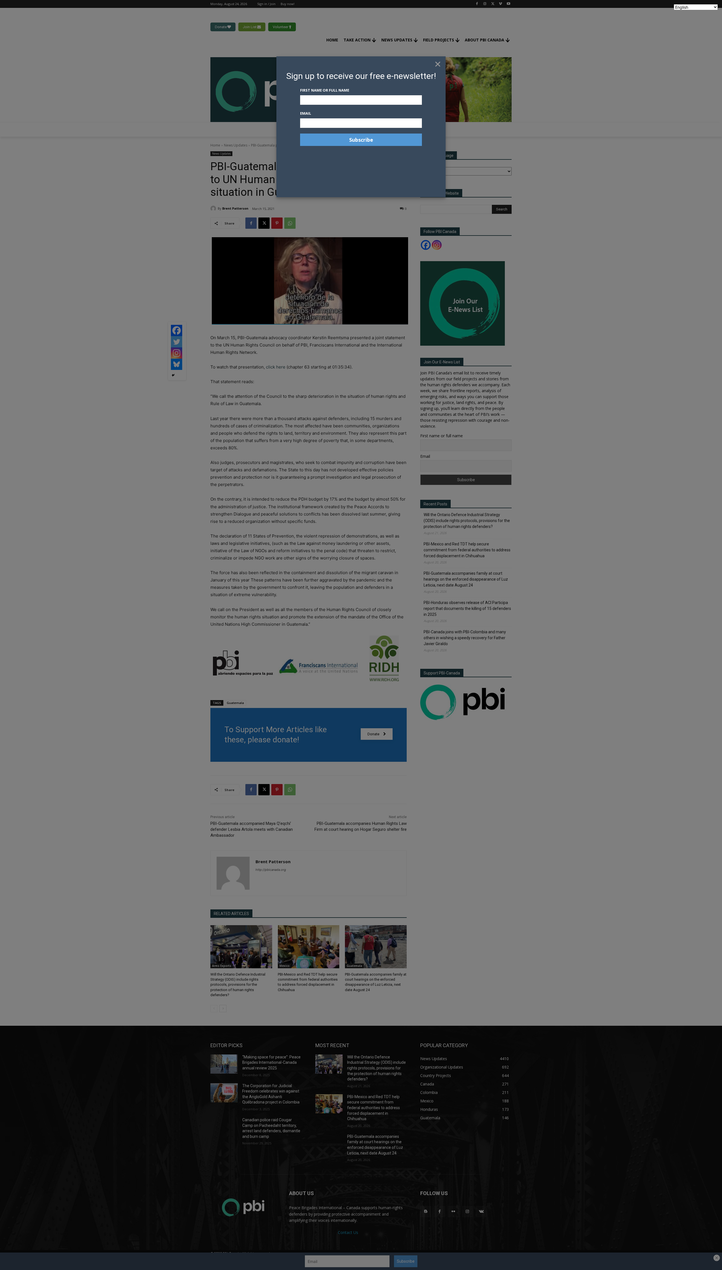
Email (305, 113)
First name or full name (324, 90)
